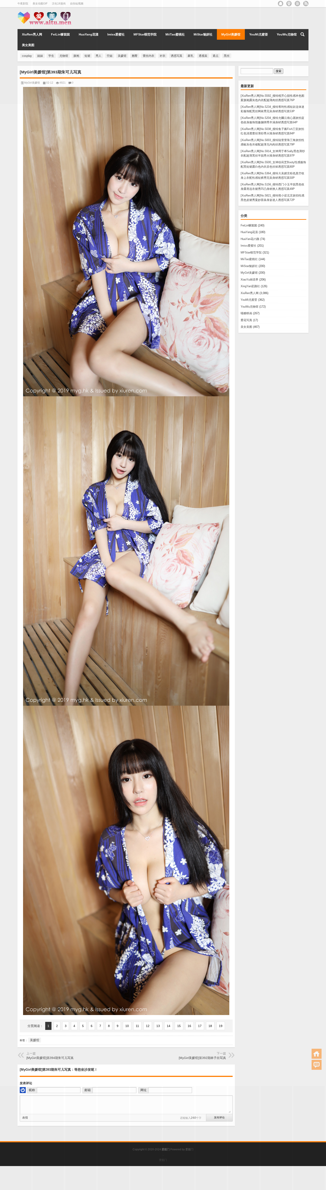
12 (147, 1026)
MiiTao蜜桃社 (249, 259)
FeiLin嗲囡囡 (249, 225)
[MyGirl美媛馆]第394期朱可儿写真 (50, 1058)
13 (158, 1026)
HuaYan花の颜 (250, 239)
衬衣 (162, 55)
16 (189, 1026)
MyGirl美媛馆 (249, 272)
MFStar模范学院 (251, 252)
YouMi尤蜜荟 (249, 299)
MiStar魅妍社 (249, 266)
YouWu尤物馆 (249, 306)
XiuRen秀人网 (32, 34)
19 (220, 1026)
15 (179, 1026)
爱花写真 (246, 320)
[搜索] (302, 34)
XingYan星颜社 (250, 286)
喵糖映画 (246, 313)
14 (168, 1026)
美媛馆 (34, 1040)
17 (200, 1026)
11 (137, 1026)
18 (210, 1026)
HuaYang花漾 (249, 232)
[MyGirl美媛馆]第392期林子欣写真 (202, 1058)
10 (127, 1026)
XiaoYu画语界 (249, 279)
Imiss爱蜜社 (248, 245)
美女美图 (246, 326)
